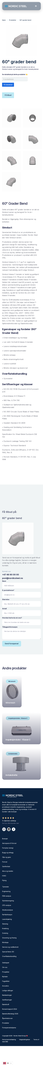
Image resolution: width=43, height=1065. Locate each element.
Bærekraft (5, 1004)
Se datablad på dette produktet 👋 (14, 74)
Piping (4, 880)
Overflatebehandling (9, 956)
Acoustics (5, 986)
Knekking (5, 928)
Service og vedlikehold (10, 947)
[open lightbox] (11, 118)
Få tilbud (8, 95)
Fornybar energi (7, 848)
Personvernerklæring (9, 1039)
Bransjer (5, 839)
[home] (18, 6)
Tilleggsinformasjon (9, 627)
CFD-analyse (6, 905)
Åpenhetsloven (7, 1018)
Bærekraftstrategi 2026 (10, 1014)
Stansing (5, 924)
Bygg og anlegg (7, 852)
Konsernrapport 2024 (9, 1009)
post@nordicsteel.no (12, 578)
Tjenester (5, 887)
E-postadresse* (8, 590)
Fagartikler (5, 981)
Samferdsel (6, 866)
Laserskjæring (7, 919)
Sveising (5, 933)
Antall (4, 608)
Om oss (4, 967)
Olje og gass (6, 857)
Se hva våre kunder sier (10, 823)
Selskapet (5, 963)
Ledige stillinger (7, 990)
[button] (36, 6)
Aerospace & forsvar (9, 843)
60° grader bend (25, 20)
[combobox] (7, 1063)
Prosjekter (5, 972)
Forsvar (4, 862)
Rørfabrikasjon (7, 914)
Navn (4, 581)
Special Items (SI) (8, 952)
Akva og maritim (7, 871)
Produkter (12, 20)
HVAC (4, 876)
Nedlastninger (7, 995)
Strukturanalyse (7, 910)
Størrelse (5, 599)
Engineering (6, 891)
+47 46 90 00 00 (10, 574)
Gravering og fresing (9, 938)
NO (8, 1063)
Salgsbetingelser (24, 1039)
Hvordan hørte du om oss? (12, 618)
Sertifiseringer (7, 1000)
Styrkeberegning (8, 901)
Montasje (5, 942)
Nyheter (5, 976)
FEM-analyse (6, 896)
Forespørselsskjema (9, 1028)
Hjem (4, 20)
